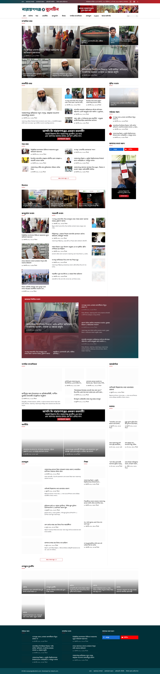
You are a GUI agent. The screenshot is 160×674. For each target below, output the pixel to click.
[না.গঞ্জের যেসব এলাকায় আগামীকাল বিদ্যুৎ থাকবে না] (123, 97)
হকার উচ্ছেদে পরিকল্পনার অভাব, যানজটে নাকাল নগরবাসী (131, 463)
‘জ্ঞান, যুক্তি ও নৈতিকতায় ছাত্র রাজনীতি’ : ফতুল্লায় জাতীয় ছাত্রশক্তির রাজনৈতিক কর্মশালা (88, 119)
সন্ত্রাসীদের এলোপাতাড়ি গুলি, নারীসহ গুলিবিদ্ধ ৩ (92, 42)
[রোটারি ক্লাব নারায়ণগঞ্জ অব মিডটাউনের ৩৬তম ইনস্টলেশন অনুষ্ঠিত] (74, 373)
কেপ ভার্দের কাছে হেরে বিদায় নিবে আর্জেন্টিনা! (57, 525)
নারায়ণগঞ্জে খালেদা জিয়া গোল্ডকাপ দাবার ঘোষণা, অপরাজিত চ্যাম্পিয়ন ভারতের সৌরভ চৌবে (62, 470)
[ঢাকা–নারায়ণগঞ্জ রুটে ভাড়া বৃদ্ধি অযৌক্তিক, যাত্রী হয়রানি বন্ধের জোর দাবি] (116, 436)
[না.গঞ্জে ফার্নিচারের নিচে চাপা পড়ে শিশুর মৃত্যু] (98, 263)
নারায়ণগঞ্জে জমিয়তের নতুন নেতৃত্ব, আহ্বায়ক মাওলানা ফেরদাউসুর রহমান (62, 75)
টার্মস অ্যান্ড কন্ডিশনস (62, 2)
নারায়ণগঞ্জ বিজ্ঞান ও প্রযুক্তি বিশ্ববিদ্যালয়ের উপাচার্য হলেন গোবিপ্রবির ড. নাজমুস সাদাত (89, 159)
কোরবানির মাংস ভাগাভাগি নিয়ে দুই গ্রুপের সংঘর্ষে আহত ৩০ (33, 590)
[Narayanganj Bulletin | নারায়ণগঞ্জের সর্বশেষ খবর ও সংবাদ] (40, 9)
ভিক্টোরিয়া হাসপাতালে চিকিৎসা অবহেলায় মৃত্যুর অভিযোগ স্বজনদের (44, 51)
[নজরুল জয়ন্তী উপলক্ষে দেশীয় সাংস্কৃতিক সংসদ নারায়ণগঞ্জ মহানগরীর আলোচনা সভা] (35, 199)
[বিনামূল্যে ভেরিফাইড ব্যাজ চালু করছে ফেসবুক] (68, 400)
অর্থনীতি (25, 424)
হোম (23, 2)
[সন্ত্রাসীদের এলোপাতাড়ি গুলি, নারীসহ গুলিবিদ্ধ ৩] (94, 35)
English (96, 16)
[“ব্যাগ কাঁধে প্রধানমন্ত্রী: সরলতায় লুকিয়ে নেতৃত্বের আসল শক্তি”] (116, 455)
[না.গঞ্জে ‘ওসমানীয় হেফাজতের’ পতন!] (68, 151)
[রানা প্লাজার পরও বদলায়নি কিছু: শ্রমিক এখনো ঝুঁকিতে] (131, 436)
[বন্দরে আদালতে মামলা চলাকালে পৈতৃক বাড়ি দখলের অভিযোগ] (36, 68)
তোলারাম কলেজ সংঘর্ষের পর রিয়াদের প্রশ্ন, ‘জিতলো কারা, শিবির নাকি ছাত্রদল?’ (95, 382)
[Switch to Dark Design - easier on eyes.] (137, 1)
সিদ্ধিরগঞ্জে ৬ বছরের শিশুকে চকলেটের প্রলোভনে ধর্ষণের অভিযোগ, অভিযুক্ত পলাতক (68, 235)
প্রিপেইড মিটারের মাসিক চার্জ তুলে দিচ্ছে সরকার (55, 590)
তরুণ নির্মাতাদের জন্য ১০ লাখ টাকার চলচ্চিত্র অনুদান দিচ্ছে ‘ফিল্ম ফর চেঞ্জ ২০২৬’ (89, 205)
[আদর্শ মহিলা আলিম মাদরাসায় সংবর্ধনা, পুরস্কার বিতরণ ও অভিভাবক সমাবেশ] (124, 327)
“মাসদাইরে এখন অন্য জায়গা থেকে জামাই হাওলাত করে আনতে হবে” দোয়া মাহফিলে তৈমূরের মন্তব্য (115, 423)
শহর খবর (25, 144)
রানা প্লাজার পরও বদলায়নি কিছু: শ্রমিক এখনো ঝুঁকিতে (130, 443)
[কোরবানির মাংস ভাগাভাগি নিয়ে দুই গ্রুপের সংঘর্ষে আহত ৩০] (33, 582)
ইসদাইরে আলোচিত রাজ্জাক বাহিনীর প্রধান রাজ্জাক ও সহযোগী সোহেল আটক (46, 159)
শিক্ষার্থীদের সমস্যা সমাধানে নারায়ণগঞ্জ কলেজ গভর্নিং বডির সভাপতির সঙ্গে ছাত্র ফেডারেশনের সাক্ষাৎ (94, 502)
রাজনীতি (45, 16)
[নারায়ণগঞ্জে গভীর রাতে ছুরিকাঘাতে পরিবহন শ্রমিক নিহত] (25, 169)
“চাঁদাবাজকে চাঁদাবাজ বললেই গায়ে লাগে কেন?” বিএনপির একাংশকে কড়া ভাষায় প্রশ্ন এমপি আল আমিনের (88, 391)
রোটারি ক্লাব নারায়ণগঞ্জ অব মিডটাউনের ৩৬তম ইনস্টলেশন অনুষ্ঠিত (73, 382)
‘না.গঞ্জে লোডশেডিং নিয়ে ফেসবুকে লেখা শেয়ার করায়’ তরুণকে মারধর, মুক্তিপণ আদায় (122, 41)
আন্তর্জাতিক (113, 364)
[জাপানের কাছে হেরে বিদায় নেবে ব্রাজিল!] (32, 546)
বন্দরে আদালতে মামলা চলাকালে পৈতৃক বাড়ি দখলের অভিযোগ (34, 75)
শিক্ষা (86, 462)
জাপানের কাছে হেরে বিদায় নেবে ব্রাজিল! (56, 543)
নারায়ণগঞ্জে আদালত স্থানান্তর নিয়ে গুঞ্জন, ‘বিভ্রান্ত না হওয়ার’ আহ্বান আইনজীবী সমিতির (89, 168)
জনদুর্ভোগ (55, 16)
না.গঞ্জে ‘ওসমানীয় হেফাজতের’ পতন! (84, 150)
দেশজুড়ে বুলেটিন (28, 566)
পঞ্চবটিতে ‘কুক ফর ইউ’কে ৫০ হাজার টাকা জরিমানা (67, 274)
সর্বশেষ (30, 16)
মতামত (111, 406)
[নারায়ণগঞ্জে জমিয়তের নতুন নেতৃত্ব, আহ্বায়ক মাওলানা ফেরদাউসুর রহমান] (65, 68)
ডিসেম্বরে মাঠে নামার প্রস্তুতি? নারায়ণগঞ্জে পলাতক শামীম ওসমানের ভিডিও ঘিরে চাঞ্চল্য (94, 101)
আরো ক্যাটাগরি (106, 16)
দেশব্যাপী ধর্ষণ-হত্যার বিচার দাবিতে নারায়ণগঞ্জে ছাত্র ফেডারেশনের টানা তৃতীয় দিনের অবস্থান (80, 589)
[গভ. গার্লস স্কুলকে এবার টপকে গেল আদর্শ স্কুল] (94, 514)
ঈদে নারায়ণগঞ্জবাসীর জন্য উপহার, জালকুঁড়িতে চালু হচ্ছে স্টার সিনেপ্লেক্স (61, 205)
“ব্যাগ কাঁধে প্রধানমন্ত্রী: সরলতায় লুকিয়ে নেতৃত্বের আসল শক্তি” (115, 463)
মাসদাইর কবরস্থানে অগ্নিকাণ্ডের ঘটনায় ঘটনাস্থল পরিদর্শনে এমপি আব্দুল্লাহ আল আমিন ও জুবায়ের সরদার (88, 111)
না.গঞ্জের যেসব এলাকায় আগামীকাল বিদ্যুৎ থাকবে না (123, 104)
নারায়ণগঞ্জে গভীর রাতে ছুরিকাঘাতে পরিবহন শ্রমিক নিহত (45, 168)
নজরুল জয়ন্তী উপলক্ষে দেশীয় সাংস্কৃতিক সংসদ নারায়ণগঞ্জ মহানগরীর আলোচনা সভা (32, 205)
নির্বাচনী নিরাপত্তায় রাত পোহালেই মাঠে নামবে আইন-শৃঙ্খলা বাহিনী (32, 616)
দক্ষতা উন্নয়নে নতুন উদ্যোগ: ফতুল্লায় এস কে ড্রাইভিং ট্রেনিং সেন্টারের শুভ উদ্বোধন (69, 248)
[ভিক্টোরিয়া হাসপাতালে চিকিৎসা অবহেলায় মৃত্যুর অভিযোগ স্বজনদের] (51, 42)
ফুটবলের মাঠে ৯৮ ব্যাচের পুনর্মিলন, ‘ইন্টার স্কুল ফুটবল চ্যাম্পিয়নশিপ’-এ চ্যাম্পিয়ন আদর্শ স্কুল (60, 507)
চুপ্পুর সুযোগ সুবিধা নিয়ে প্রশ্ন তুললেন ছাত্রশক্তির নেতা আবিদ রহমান (131, 423)
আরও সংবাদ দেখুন (62, 178)
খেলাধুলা (88, 16)
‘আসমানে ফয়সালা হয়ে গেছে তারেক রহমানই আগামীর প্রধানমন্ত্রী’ (126, 590)
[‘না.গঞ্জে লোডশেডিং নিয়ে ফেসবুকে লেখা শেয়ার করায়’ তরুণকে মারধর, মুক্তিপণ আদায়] (123, 35)
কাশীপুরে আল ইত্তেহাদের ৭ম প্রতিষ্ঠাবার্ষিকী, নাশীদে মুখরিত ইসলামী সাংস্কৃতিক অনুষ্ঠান (39, 394)
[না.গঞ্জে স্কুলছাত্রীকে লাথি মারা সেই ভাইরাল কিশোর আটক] (94, 535)
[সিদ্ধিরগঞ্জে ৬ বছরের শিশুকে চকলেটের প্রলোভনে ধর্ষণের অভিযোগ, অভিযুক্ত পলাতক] (98, 237)
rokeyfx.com (54, 671)
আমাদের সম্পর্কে (30, 2)
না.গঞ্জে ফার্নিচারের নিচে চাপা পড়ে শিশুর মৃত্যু (65, 260)
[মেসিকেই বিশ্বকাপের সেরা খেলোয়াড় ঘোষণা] (32, 492)
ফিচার (64, 16)
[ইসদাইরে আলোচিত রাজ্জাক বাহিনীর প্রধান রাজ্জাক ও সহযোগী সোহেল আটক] (25, 160)
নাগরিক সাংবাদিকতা (76, 16)
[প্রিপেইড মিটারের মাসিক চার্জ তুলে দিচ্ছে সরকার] (56, 582)
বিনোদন (25, 185)
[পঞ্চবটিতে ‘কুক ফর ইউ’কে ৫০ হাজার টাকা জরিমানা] (98, 276)
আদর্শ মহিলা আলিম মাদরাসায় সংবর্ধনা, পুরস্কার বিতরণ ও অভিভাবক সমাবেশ (96, 324)
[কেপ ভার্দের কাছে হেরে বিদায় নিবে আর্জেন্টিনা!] (32, 528)
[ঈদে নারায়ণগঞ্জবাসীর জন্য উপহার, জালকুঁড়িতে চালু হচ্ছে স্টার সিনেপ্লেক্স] (63, 199)
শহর (37, 16)
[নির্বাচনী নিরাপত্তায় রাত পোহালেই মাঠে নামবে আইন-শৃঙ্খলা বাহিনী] (33, 607)
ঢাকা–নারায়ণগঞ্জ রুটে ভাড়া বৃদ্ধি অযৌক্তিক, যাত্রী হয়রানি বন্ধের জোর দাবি (115, 443)
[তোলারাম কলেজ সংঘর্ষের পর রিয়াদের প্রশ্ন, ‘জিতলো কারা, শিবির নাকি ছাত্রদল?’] (95, 373)
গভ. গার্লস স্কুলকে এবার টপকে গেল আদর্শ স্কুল (93, 523)
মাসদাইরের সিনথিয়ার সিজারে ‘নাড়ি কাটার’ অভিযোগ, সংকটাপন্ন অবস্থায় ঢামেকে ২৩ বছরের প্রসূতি (105, 70)
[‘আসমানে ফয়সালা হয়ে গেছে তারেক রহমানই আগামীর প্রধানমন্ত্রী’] (126, 582)
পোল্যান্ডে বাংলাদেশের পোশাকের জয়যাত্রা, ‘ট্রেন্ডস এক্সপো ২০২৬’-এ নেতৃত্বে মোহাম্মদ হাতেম (38, 450)
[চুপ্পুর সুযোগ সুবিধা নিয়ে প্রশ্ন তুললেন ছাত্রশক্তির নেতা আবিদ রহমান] (131, 415)
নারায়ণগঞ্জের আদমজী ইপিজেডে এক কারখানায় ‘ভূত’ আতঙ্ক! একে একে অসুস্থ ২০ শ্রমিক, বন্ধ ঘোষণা (81, 450)
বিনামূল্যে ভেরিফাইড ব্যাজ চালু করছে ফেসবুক (87, 399)
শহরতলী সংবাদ (57, 213)
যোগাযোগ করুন (40, 2)
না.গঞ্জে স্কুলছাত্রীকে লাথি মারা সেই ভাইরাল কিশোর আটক (93, 544)
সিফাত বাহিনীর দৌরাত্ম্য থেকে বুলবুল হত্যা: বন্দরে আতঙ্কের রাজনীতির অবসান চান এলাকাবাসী (34, 288)
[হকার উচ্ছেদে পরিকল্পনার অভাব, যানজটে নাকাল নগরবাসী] (131, 455)
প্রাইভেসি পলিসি (50, 2)
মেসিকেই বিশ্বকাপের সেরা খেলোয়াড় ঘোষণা (56, 489)
